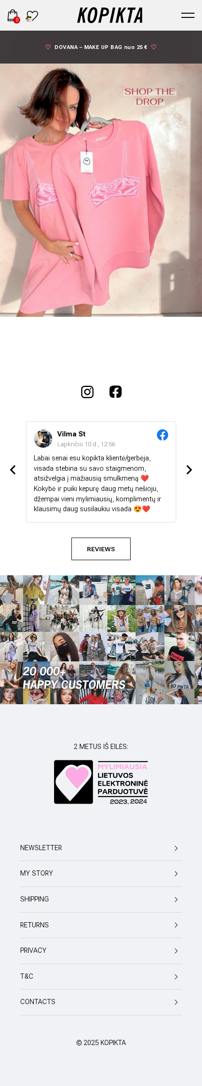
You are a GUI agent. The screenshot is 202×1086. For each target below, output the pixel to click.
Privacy (33, 951)
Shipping (34, 899)
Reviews (101, 549)
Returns (34, 925)
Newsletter (41, 848)
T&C (26, 977)
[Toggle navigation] (187, 15)
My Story (36, 873)
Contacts (37, 1002)
